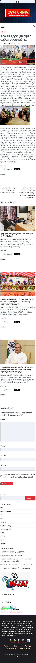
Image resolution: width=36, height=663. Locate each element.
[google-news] (28, 642)
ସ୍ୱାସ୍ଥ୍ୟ (3, 543)
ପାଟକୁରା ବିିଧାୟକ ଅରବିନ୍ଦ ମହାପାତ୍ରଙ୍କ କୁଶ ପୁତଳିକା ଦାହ (16, 565)
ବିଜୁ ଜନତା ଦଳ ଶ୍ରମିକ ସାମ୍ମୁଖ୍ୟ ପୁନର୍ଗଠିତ (12, 552)
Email (3, 455)
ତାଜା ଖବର (3, 522)
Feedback (28, 646)
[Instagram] (24, 642)
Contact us (17, 646)
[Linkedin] (20, 642)
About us (7, 646)
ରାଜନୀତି (2, 536)
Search (3, 495)
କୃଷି (1, 515)
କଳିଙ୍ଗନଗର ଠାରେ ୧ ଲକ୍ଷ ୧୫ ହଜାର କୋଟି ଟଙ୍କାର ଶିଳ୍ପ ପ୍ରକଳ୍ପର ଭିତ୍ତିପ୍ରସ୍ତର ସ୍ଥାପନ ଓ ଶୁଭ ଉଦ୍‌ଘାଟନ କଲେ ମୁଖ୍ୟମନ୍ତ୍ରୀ (17, 301)
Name (3, 446)
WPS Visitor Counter (16, 612)
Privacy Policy (11, 648)
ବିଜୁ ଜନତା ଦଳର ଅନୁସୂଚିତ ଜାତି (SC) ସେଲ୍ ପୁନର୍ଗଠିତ (15, 568)
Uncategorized (5, 511)
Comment (5, 419)
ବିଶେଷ (4, 32)
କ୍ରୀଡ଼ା (2, 519)
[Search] (34, 26)
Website (3, 465)
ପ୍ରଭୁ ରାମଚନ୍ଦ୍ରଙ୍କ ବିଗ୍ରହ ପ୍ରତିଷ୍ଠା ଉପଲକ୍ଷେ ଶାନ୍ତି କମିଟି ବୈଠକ (16, 235)
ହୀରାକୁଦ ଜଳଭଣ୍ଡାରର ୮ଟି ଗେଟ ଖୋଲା (11, 555)
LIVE (1, 508)
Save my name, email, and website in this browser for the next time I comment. (20, 476)
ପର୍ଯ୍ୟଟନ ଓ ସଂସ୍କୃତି (6, 526)
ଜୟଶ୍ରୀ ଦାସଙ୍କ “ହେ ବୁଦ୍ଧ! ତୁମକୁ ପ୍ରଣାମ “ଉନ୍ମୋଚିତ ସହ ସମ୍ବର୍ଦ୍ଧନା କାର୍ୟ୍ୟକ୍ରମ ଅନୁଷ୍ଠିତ (16, 560)
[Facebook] (11, 642)
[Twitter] (15, 642)
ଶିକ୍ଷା (2, 540)
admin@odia (6, 43)
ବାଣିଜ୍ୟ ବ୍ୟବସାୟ (5, 529)
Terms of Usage (24, 648)
